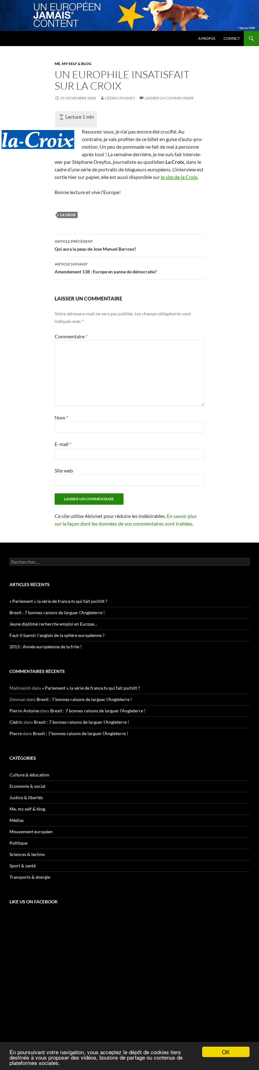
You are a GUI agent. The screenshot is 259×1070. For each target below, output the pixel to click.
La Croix (67, 215)
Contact (232, 38)
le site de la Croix (179, 177)
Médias (16, 820)
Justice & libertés (26, 797)
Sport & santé (22, 865)
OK (226, 1052)
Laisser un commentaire (169, 98)
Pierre (15, 733)
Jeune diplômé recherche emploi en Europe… (53, 624)
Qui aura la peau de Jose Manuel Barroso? (95, 245)
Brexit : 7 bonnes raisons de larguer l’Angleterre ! (57, 612)
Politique (18, 843)
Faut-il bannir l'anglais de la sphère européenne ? (57, 635)
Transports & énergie (29, 877)
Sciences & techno (27, 854)
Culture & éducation (29, 774)
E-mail (63, 444)
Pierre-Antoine (24, 710)
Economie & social (27, 786)
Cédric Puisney (120, 98)
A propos (206, 38)
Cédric (16, 722)
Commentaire (71, 336)
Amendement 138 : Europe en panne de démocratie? (106, 268)
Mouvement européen (31, 831)
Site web (64, 470)
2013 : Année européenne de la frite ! (45, 646)
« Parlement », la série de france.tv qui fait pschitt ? (58, 601)
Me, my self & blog (73, 63)
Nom (61, 417)
